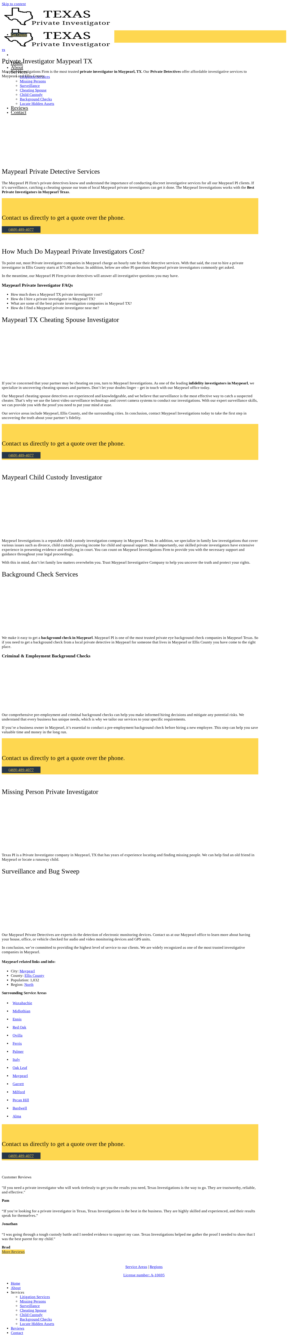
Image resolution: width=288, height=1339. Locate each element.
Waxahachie (22, 1003)
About (17, 67)
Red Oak (19, 1027)
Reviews (17, 1328)
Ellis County (34, 975)
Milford (19, 1092)
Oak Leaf (20, 1068)
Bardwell (20, 1108)
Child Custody (31, 1315)
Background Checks (36, 1319)
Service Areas (136, 1267)
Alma (17, 1116)
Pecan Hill (21, 1100)
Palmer (18, 1051)
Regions (156, 1267)
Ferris (17, 1043)
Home (15, 1283)
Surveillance (30, 1306)
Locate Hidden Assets (37, 1324)
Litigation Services (35, 1297)
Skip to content (14, 4)
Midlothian (21, 1011)
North (29, 984)
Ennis (17, 1019)
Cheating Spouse (33, 1310)
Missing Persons (33, 81)
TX (3, 50)
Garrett (18, 1084)
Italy (16, 1059)
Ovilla (17, 1035)
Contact (17, 1333)
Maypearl (27, 971)
